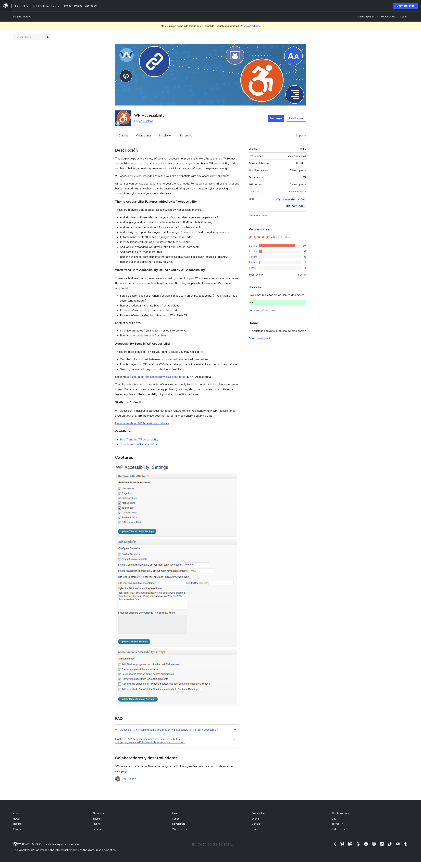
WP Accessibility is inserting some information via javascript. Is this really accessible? (166, 729)
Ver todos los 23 (297, 191)
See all (302, 274)
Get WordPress (405, 5)
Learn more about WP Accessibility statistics (142, 423)
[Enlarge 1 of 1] (234, 467)
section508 (291, 206)
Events (255, 818)
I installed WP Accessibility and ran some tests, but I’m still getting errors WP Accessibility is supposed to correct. (150, 741)
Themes (97, 818)
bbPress (337, 823)
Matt (335, 818)
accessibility (289, 199)
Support (176, 818)
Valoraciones (143, 135)
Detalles (123, 135)
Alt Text (301, 199)
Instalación (165, 135)
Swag (256, 829)
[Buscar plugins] (48, 37)
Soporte (301, 135)
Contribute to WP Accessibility (138, 444)
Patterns (97, 829)
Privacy (17, 829)
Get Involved (259, 813)
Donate (257, 823)
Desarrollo (186, 135)
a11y (278, 199)
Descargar (276, 118)
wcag (302, 206)
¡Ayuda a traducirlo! (250, 26)
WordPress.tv (181, 829)
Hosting (17, 823)
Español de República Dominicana (62, 844)
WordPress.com (341, 813)
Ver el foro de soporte (262, 310)
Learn (175, 813)
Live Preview (296, 118)
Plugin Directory (22, 16)
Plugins (96, 823)
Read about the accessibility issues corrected (158, 376)
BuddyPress (339, 829)
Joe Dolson (146, 121)
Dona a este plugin (260, 338)
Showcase (98, 813)
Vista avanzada (258, 215)
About (16, 813)
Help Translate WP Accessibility (139, 439)
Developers (178, 823)
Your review (256, 274)
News (16, 818)
